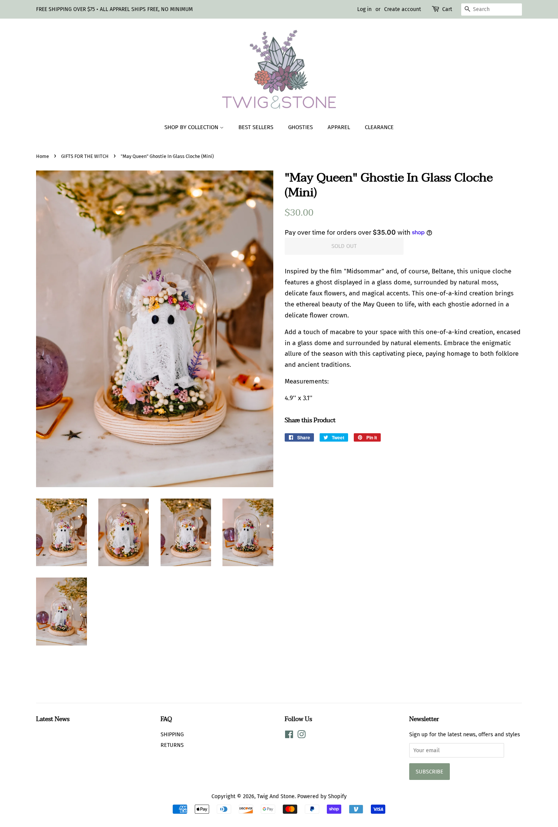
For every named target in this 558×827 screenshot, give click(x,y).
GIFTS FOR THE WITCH (85, 156)
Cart (447, 9)
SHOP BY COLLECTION (192, 127)
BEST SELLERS (255, 127)
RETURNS (172, 745)
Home (42, 156)
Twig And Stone (276, 796)
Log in (364, 9)
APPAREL (339, 127)
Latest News (52, 719)
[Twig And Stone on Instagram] (301, 735)
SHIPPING (172, 734)
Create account (402, 9)
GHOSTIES (300, 127)
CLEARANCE (379, 127)
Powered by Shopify (322, 796)
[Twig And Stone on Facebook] (289, 735)
